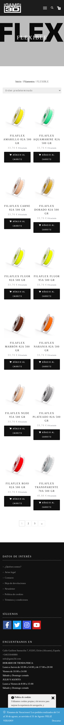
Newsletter (10, 588)
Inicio (18, 81)
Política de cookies (14, 594)
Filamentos (28, 81)
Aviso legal (10, 572)
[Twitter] (17, 625)
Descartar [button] (56, 720)
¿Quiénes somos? (13, 566)
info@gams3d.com (12, 658)
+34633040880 (10, 654)
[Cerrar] (53, 698)
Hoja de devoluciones (15, 583)
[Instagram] (27, 625)
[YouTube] (36, 625)
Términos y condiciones (16, 599)
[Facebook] (7, 625)
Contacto (9, 577)
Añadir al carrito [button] (19, 157)
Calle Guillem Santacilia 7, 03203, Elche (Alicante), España (31, 650)
